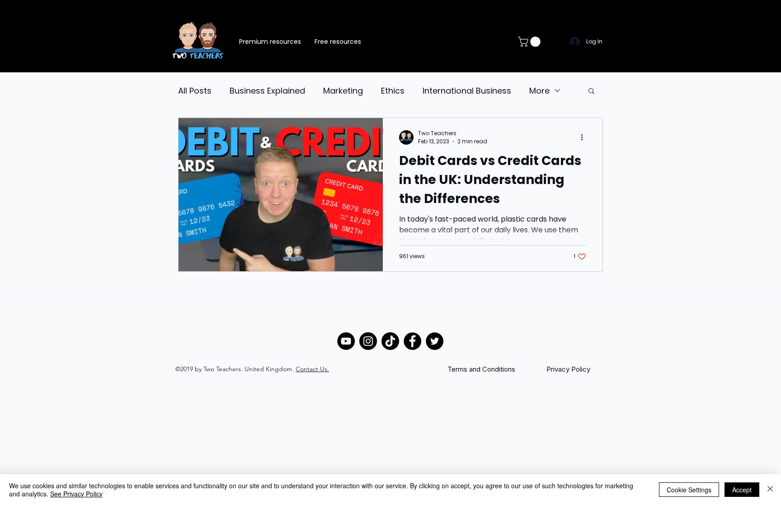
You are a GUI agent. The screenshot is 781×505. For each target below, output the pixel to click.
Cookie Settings (689, 489)
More (539, 90)
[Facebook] (412, 341)
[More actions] (584, 137)
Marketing (343, 90)
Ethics (393, 90)
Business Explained (267, 90)
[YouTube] (346, 341)
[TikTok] (390, 341)
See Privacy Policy (76, 493)
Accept (742, 489)
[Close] (770, 489)
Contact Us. (312, 369)
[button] (530, 42)
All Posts (195, 90)
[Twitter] (434, 341)
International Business (467, 90)
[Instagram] (368, 341)
